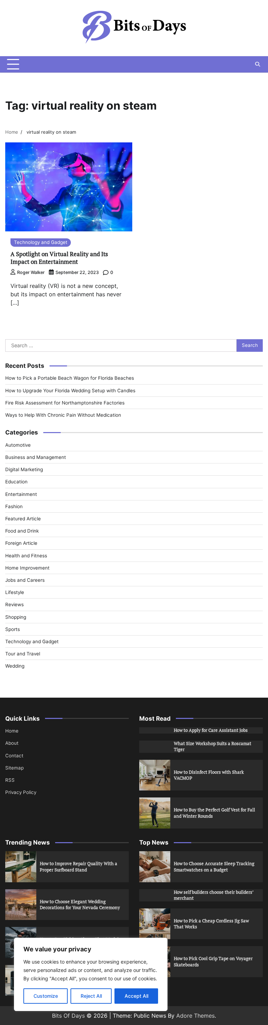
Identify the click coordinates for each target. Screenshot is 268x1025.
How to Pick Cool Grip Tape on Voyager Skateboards (213, 961)
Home (11, 731)
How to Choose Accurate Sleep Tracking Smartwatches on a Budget (214, 866)
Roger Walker (31, 272)
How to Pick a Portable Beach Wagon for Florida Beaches (69, 378)
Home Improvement (27, 568)
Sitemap (14, 768)
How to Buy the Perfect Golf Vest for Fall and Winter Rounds (214, 813)
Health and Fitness (26, 555)
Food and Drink (22, 531)
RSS (10, 780)
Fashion (14, 506)
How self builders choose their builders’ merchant (214, 895)
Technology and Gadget (40, 242)
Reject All (91, 996)
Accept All (136, 996)
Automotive (18, 445)
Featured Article (23, 518)
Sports (12, 629)
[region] (91, 974)
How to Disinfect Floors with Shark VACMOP (209, 775)
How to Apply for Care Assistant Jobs (211, 730)
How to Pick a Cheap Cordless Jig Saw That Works (211, 924)
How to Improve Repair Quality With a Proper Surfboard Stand (78, 866)
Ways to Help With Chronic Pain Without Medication (63, 415)
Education (16, 481)
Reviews (14, 604)
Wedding (14, 666)
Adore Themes (195, 1015)
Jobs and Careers (25, 580)
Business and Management (35, 457)
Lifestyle (14, 592)
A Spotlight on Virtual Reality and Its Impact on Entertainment (59, 258)
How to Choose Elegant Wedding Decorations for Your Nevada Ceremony (80, 904)
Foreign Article (21, 543)
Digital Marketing (24, 469)
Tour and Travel (22, 653)
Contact (14, 755)
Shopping (15, 617)
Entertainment (21, 494)
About (11, 743)
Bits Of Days (68, 1015)
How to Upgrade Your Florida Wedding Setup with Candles (70, 390)
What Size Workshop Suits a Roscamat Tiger (212, 746)
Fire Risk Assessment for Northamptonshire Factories (65, 403)
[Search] (257, 64)
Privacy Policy (20, 792)
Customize (46, 996)
